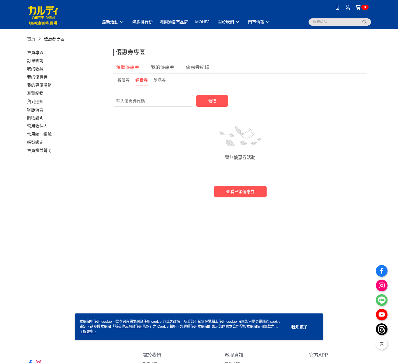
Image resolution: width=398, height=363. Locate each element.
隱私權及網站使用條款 (132, 327)
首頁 (31, 38)
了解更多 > (88, 331)
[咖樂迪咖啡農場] (59, 15)
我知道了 (299, 327)
